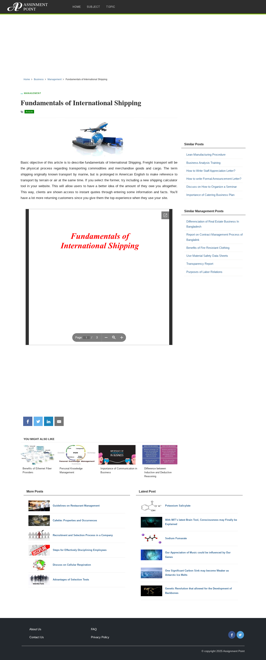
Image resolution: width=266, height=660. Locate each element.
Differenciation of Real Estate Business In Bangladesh (212, 224)
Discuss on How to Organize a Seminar (211, 186)
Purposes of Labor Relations (204, 271)
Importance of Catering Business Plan (210, 194)
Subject (93, 6)
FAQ (94, 629)
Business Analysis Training (203, 162)
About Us (35, 629)
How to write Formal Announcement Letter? (213, 178)
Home (77, 6)
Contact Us (36, 637)
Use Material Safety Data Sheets (207, 255)
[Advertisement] (133, 44)
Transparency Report (199, 263)
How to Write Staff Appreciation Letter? (210, 170)
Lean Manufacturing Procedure (205, 154)
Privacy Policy (100, 637)
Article (29, 111)
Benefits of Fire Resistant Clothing (207, 247)
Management (32, 93)
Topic (110, 6)
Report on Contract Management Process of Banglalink (214, 237)
